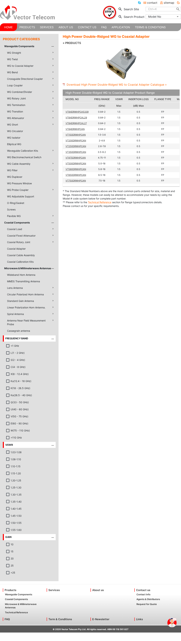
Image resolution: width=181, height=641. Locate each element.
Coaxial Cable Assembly (21, 255)
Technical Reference (99, 202)
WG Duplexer (14, 176)
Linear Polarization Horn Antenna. (26, 307)
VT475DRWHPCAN (76, 157)
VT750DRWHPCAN (76, 180)
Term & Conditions (60, 619)
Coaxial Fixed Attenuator (21, 235)
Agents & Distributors (148, 599)
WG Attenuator (15, 118)
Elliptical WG (14, 144)
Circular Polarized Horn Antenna (25, 294)
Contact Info (143, 594)
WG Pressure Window (19, 183)
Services (54, 590)
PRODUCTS (27, 27)
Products (10, 590)
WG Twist (12, 59)
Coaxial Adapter (16, 248)
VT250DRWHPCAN (76, 146)
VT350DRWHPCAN (76, 152)
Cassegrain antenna (18, 330)
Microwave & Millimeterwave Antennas (27, 268)
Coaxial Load (14, 229)
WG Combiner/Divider (19, 91)
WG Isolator (13, 137)
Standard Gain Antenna (20, 300)
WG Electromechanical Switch (24, 157)
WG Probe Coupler (17, 189)
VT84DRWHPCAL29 (76, 117)
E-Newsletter (100, 619)
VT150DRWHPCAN (76, 134)
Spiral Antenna (15, 313)
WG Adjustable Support (20, 196)
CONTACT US (87, 27)
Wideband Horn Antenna (21, 274)
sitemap (169, 2)
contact (152, 2)
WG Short (12, 124)
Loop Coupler (15, 85)
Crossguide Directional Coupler (25, 78)
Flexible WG (14, 215)
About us (98, 590)
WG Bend (12, 72)
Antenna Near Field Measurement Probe (26, 322)
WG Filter (12, 170)
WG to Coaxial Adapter (20, 65)
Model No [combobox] (154, 16)
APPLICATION (121, 27)
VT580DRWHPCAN (76, 169)
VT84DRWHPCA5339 (77, 111)
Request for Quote (146, 604)
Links (139, 619)
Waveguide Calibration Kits (22, 150)
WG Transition (15, 111)
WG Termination (16, 104)
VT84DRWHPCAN (75, 129)
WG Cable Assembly (18, 163)
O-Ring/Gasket (15, 202)
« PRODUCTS (72, 43)
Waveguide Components (19, 46)
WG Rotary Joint (16, 98)
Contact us (143, 590)
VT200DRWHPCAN (76, 140)
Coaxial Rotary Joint (18, 242)
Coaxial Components (17, 222)
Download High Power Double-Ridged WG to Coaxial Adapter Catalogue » (117, 84)
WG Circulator (15, 131)
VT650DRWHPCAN (76, 175)
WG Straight (14, 52)
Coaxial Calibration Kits (20, 261)
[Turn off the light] (178, 2)
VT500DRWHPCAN (76, 163)
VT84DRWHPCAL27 (76, 123)
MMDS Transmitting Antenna (23, 281)
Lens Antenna (15, 287)
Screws (11, 209)
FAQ (7, 619)
